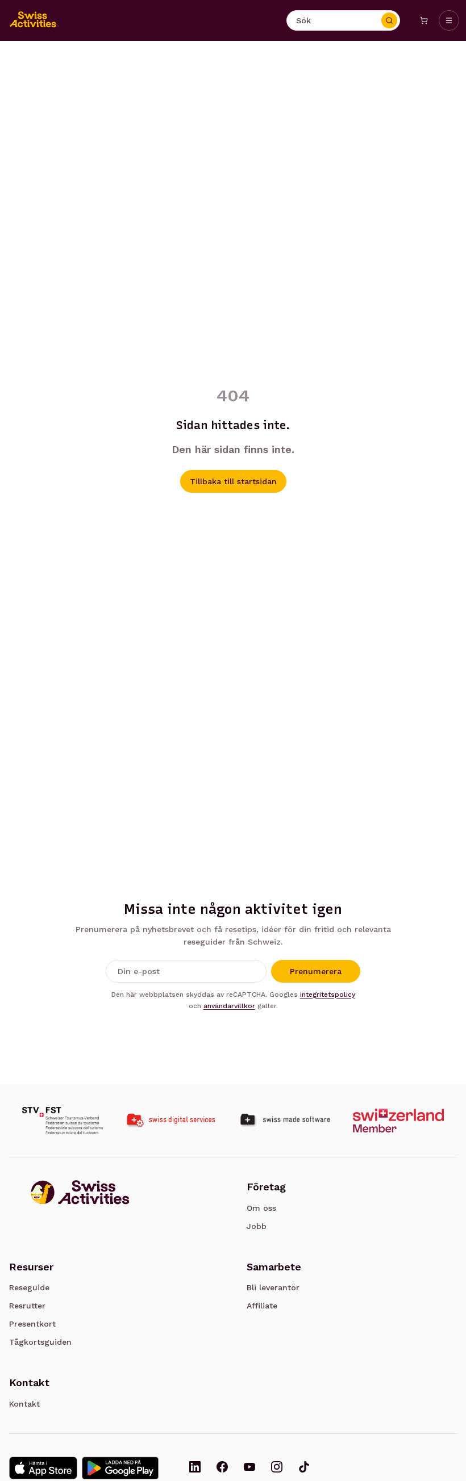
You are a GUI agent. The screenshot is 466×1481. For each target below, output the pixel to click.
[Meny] (449, 20)
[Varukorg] (424, 20)
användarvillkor (229, 1006)
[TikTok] (304, 1468)
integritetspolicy (327, 994)
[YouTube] (249, 1468)
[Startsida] (33, 20)
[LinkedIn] (195, 1468)
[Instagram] (277, 1468)
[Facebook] (222, 1468)
